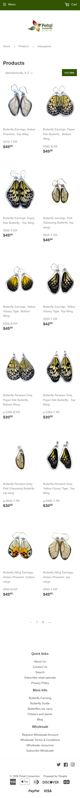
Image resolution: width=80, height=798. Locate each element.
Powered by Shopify (55, 776)
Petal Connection (29, 776)
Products (23, 46)
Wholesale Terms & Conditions (40, 739)
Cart (74, 4)
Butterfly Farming (40, 698)
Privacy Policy (40, 683)
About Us (40, 661)
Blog (40, 719)
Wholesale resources (40, 745)
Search (40, 672)
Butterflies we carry (40, 708)
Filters (69, 72)
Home (6, 46)
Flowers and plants (40, 714)
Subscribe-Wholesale (40, 750)
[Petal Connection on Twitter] (59, 765)
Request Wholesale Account (40, 734)
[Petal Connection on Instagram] (73, 765)
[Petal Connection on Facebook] (66, 765)
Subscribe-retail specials (40, 677)
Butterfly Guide (40, 703)
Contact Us (40, 666)
